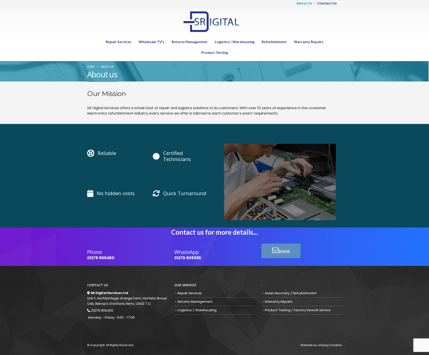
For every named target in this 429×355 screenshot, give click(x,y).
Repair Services (118, 42)
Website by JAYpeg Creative (321, 345)
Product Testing (214, 52)
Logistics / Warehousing (234, 42)
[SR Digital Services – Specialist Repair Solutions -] (211, 21)
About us (304, 3)
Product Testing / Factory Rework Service (298, 310)
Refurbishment (274, 42)
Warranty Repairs (309, 42)
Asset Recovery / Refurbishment (291, 293)
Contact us (327, 3)
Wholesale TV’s (151, 42)
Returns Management (190, 42)
